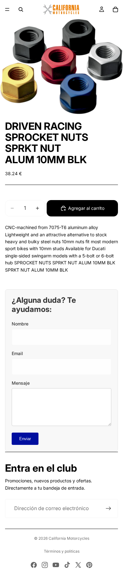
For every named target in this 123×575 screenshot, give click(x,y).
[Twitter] (78, 565)
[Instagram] (45, 565)
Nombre (20, 323)
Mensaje (21, 383)
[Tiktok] (67, 565)
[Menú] (7, 9)
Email (17, 353)
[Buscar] (21, 9)
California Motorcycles (69, 538)
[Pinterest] (89, 565)
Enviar (25, 438)
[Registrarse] (108, 508)
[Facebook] (34, 565)
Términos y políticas (61, 551)
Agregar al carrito (86, 208)
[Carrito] (115, 9)
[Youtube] (56, 565)
